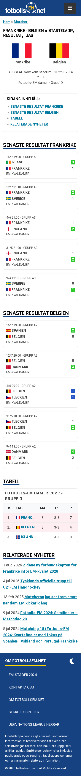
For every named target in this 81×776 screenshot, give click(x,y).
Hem (6, 22)
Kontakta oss (21, 687)
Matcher (21, 22)
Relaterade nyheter (29, 124)
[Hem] (25, 8)
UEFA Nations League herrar (34, 724)
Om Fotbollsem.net (26, 700)
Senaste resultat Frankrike (36, 106)
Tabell (16, 118)
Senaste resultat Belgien (34, 112)
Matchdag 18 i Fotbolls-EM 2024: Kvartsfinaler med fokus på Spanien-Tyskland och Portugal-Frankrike (40, 634)
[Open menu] (70, 8)
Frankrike (30, 517)
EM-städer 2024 (23, 675)
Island (27, 537)
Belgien (28, 527)
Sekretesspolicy (24, 712)
